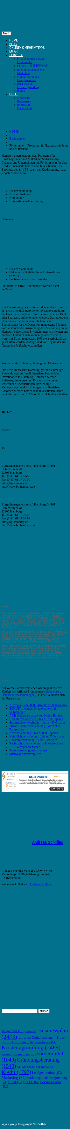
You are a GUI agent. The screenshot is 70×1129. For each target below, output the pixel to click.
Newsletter (23, 97)
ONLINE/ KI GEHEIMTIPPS (27, 48)
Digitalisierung (46, 1037)
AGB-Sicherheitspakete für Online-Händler (36, 715)
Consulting (24, 1038)
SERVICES (16, 55)
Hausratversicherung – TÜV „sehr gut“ (33, 740)
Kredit (16, 1072)
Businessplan (25, 83)
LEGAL (13, 94)
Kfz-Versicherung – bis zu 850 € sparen (33, 733)
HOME (13, 40)
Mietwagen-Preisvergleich (25, 754)
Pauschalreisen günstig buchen (28, 750)
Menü (6, 33)
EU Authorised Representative (31, 1042)
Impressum (24, 104)
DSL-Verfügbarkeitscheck (25, 747)
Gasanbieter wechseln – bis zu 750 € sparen (36, 719)
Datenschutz (24, 108)
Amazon (31, 1031)
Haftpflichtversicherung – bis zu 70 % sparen (37, 736)
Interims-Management (30, 69)
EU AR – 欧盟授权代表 (32, 65)
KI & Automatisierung (31, 58)
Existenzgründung (28, 87)
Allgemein (13, 1031)
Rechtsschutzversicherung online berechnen (36, 743)
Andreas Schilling (47, 842)
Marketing (23, 73)
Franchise (25, 1054)
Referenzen (24, 101)
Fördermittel (24, 62)
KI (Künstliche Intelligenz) (36, 1067)
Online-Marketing (28, 76)
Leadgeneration (26, 80)
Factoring (7, 1055)
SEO (31, 1082)
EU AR (13, 51)
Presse (21, 90)
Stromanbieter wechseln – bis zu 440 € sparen (37, 722)
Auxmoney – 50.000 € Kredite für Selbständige (38, 705)
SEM (16, 1082)
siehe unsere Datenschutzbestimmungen (31, 693)
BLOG (13, 44)
